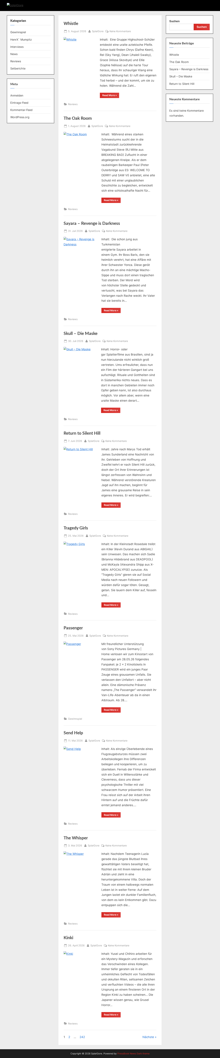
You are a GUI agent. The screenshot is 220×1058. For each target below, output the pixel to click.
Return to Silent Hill (82, 433)
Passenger (73, 628)
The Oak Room (78, 118)
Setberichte (17, 68)
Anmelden (16, 95)
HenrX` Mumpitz (21, 39)
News (14, 54)
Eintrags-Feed (19, 102)
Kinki (68, 938)
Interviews (17, 47)
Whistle (71, 24)
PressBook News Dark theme (133, 1053)
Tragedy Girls (76, 528)
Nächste (148, 1037)
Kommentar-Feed (21, 110)
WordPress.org (19, 117)
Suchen (174, 21)
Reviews (73, 104)
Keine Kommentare (120, 31)
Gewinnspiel (75, 718)
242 (82, 1037)
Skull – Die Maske (80, 333)
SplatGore (97, 31)
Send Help (73, 733)
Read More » (110, 95)
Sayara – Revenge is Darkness (92, 223)
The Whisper (76, 838)
